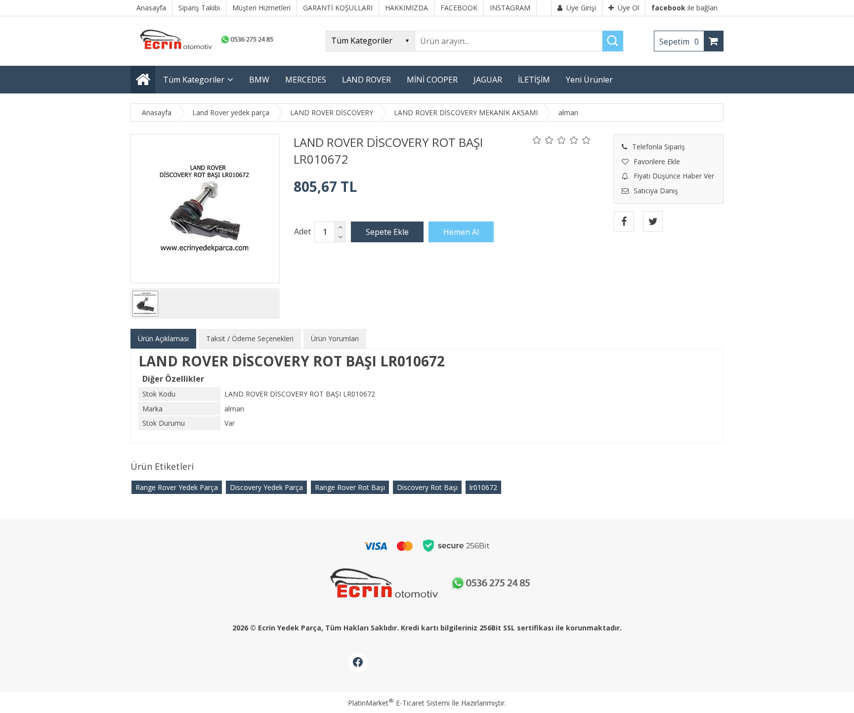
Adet (302, 231)
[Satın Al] (461, 231)
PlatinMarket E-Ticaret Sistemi (399, 703)
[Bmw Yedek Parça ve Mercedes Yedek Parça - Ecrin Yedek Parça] (204, 49)
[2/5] (543, 140)
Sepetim (679, 41)
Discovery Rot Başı (427, 487)
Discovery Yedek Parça (266, 487)
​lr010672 (483, 487)
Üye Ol (628, 7)
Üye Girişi (581, 7)
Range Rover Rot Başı (350, 487)
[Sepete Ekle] (387, 232)
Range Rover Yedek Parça (176, 487)
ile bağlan (684, 7)
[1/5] (537, 140)
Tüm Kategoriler (193, 79)
